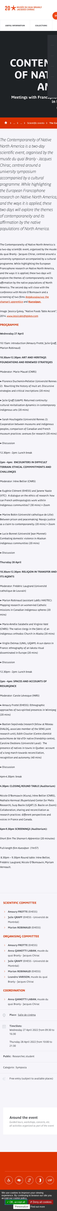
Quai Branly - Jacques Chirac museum (27, 8)
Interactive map (52, 82)
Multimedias (52, 71)
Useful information (15, 26)
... (14, 123)
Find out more (38, 1206)
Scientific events (35, 123)
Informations (52, 50)
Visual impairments (19, 1180)
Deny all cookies (41, 1202)
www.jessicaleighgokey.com (22, 315)
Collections (41, 26)
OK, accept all (17, 1202)
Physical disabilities (9, 1180)
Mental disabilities (40, 1180)
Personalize (21, 1206)
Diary (52, 61)
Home (5, 123)
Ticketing (52, 40)
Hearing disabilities (29, 1180)
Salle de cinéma (27, 1014)
